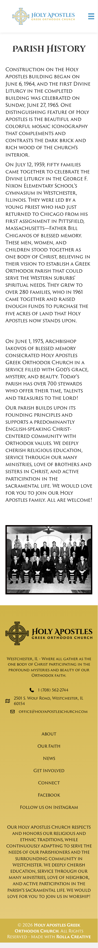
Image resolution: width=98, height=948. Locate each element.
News (49, 758)
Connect (49, 782)
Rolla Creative (73, 937)
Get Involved (48, 770)
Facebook (49, 795)
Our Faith (49, 746)
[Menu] (91, 16)
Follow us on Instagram (49, 807)
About (49, 734)
